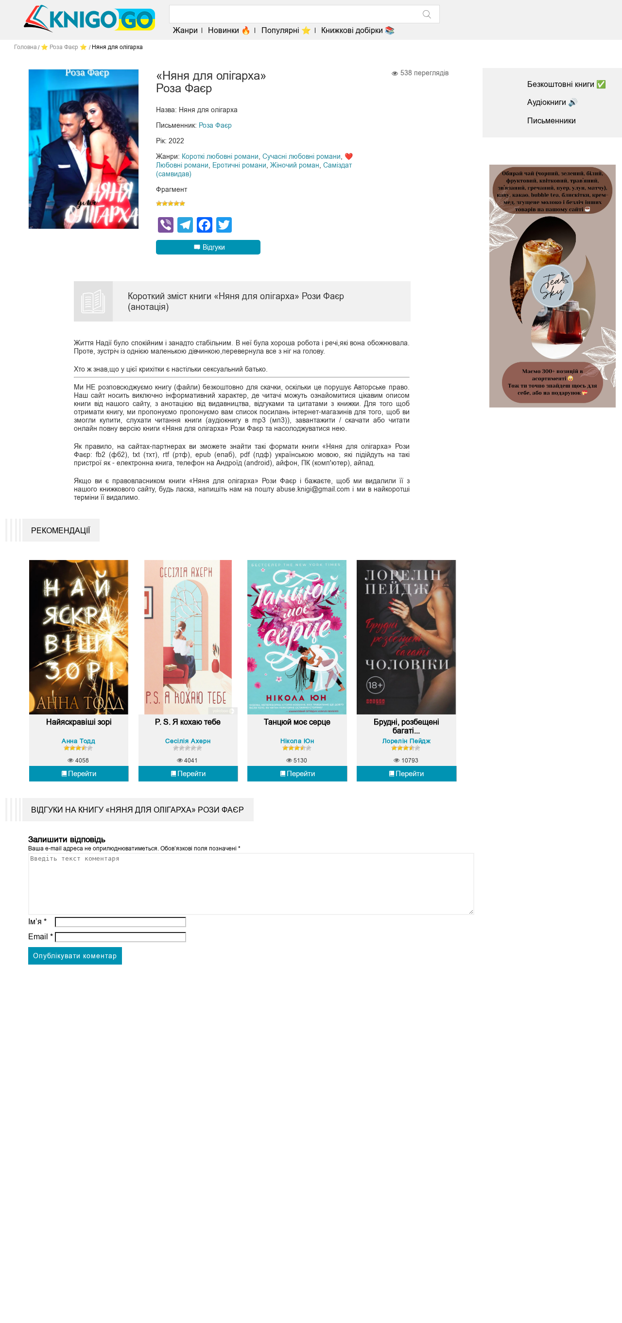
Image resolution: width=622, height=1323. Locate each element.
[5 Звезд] (182, 203)
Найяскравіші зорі (79, 722)
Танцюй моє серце (297, 722)
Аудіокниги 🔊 (552, 102)
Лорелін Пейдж (406, 741)
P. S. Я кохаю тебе (188, 722)
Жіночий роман (294, 165)
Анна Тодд (78, 741)
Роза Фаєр (215, 125)
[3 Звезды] (170, 203)
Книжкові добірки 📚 (358, 30)
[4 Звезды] (176, 203)
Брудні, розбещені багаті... (406, 726)
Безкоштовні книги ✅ (566, 84)
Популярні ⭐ (286, 30)
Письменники (551, 121)
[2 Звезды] (165, 203)
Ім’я (37, 921)
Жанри (185, 30)
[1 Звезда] (159, 203)
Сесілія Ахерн (187, 741)
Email (40, 937)
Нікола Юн (297, 741)
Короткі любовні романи (220, 156)
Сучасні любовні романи (301, 156)
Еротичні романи (239, 165)
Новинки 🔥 (229, 30)
